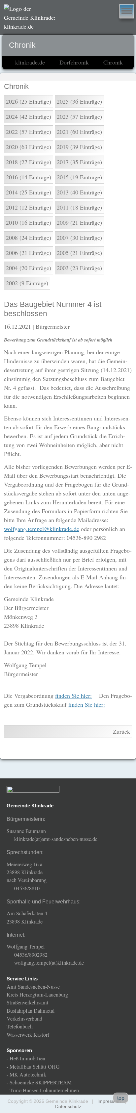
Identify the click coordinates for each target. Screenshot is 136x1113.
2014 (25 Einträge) (28, 192)
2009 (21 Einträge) (79, 222)
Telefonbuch (20, 1026)
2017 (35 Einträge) (79, 162)
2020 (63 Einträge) (28, 147)
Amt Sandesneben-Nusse (33, 986)
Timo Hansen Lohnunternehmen (44, 1090)
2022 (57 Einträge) (28, 132)
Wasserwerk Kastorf (28, 1034)
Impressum (109, 1101)
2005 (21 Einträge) (79, 253)
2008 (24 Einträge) (28, 237)
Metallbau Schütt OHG (35, 1066)
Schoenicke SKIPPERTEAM (41, 1082)
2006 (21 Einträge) (28, 253)
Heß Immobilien (27, 1058)
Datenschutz (68, 1106)
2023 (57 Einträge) (79, 116)
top (120, 1098)
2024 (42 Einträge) (28, 116)
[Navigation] (127, 11)
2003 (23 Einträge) (79, 268)
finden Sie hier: (73, 695)
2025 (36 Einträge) (79, 101)
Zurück (121, 731)
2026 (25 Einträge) (28, 101)
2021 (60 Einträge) (79, 132)
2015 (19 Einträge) (79, 177)
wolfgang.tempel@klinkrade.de (41, 529)
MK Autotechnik (28, 1074)
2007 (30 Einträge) (79, 237)
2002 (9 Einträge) (27, 283)
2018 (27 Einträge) (28, 162)
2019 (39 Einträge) (79, 147)
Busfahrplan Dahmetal (31, 1010)
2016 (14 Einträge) (28, 177)
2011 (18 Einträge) (79, 207)
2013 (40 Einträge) (79, 192)
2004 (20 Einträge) (28, 268)
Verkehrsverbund (24, 1018)
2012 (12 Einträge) (28, 207)
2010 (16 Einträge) (28, 222)
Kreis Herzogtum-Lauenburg (37, 994)
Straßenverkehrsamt (28, 1002)
